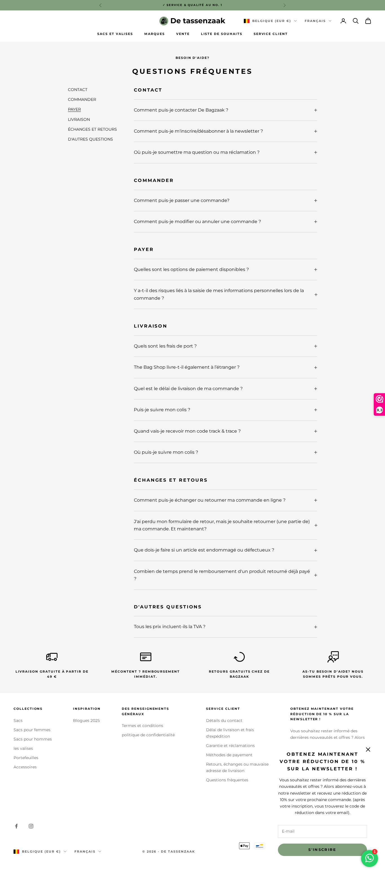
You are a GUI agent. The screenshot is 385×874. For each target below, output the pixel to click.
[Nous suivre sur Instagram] (31, 826)
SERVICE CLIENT (271, 34)
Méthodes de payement (229, 754)
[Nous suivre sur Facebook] (16, 826)
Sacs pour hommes (33, 739)
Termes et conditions (142, 725)
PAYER (74, 109)
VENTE (183, 34)
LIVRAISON (79, 119)
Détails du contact (224, 720)
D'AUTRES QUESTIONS (90, 138)
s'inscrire (322, 849)
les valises (23, 748)
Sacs (18, 720)
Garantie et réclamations (230, 745)
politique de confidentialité (148, 734)
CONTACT (77, 89)
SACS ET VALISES (115, 34)
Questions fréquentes (227, 779)
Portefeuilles (26, 757)
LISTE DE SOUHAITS (221, 34)
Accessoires (25, 767)
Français (315, 21)
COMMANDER (82, 99)
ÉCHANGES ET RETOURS (92, 129)
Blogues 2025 (86, 720)
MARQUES (154, 34)
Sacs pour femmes (32, 729)
